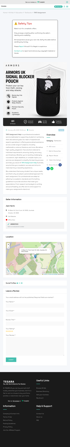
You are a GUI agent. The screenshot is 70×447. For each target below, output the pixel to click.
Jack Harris (10, 206)
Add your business (42, 395)
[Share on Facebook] (60, 164)
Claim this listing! (55, 160)
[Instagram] (19, 283)
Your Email (10, 311)
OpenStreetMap (53, 274)
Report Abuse (53, 155)
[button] (35, 256)
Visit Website (12, 216)
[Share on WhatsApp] (51, 168)
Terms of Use (7, 417)
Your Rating (10, 329)
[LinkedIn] (21, 283)
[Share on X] (48, 168)
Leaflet (45, 274)
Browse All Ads (41, 388)
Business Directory (42, 391)
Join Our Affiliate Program (11, 430)
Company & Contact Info (11, 413)
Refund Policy (7, 420)
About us (39, 417)
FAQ (37, 420)
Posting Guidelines (9, 423)
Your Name (10, 302)
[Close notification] (67, 2)
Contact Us (40, 413)
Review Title (10, 320)
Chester (31, 130)
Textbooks (57, 141)
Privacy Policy (7, 427)
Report (21, 46)
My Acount (39, 398)
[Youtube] (17, 283)
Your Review (10, 335)
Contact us (18, 51)
